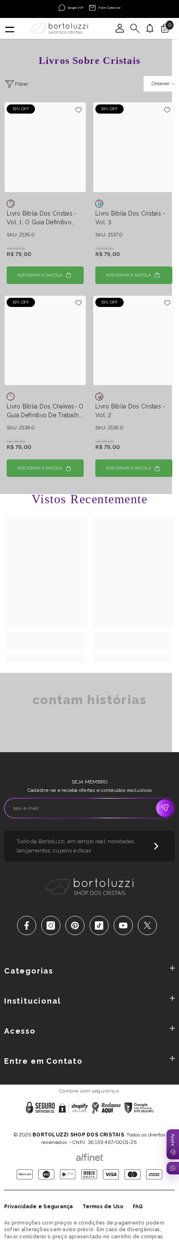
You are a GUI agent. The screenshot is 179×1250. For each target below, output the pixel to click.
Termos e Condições (118, 1124)
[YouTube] (123, 925)
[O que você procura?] (135, 28)
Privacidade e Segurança (38, 1206)
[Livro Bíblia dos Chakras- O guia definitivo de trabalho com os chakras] (45, 340)
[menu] (9, 28)
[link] (46, 640)
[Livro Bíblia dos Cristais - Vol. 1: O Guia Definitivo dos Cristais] (45, 147)
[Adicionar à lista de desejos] (78, 109)
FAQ (138, 1206)
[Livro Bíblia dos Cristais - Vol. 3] (133, 147)
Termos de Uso (103, 1206)
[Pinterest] (75, 925)
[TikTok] (99, 925)
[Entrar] (120, 28)
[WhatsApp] (173, 1168)
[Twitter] (147, 925)
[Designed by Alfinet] (89, 1155)
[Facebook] (26, 925)
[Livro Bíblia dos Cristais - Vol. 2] (133, 340)
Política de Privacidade (63, 1124)
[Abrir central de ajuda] (173, 1144)
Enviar (165, 808)
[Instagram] (50, 925)
